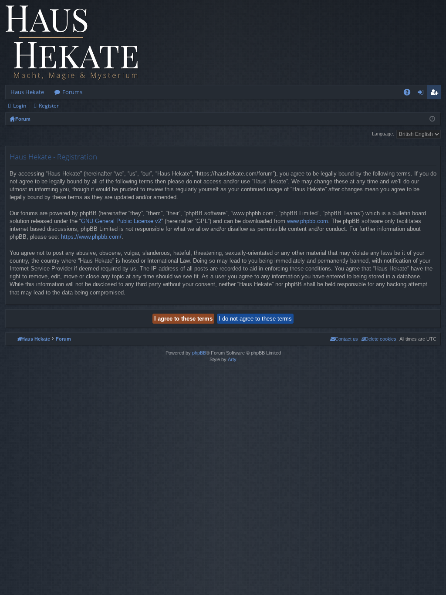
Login (19, 105)
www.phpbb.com (307, 221)
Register (49, 105)
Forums (72, 92)
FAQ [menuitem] (410, 93)
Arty (232, 359)
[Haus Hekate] (72, 42)
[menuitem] (378, 338)
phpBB (199, 352)
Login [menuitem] (422, 93)
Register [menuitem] (436, 93)
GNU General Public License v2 (121, 221)
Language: (383, 133)
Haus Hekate (27, 92)
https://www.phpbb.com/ (91, 236)
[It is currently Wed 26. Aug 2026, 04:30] (432, 119)
